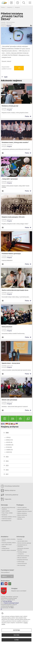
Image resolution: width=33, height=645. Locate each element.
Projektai (4, 546)
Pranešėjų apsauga (22, 552)
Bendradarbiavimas (6, 520)
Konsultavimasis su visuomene (22, 545)
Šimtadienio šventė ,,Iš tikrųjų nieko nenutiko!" (15, 142)
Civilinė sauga (20, 561)
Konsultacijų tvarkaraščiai (11, 486)
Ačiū (17, 68)
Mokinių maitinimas (22, 515)
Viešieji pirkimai (5, 548)
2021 (7, 474)
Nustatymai (16, 630)
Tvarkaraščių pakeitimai (11, 495)
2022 (7, 470)
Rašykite (4, 576)
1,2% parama (20, 553)
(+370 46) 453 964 (7, 601)
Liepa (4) (8, 437)
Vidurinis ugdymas (22, 507)
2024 (7, 461)
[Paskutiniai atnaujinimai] (18, 2)
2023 (7, 465)
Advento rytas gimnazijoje (9, 399)
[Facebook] (2, 583)
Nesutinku (16, 635)
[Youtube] (6, 583)
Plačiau (27, 116)
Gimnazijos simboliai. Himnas (9, 516)
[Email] (9, 583)
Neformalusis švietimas (23, 509)
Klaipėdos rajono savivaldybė (18, 590)
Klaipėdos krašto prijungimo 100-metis (13, 217)
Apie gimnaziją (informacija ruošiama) (8, 508)
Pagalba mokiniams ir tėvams (24, 511)
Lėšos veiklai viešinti (7, 544)
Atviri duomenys (21, 565)
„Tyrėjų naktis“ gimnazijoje (10, 179)
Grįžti (5, 77)
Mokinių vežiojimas (9, 490)
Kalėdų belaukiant (7, 326)
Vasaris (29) (9, 449)
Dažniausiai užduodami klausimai (23, 549)
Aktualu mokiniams (22, 557)
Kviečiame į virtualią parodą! (10, 106)
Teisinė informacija (22, 563)
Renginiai (17, 7)
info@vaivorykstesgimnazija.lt (11, 603)
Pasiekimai (4, 514)
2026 (7, 432)
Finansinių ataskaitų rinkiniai (9, 542)
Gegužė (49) (9, 442)
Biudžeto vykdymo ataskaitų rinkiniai (8, 540)
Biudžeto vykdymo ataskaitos (9, 550)
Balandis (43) (9, 444)
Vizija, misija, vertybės (7, 513)
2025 (7, 456)
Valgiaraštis (7, 499)
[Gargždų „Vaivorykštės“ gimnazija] (4, 2)
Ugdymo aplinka (6, 511)
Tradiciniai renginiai (6, 518)
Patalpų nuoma (21, 517)
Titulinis (3, 7)
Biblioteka (19, 519)
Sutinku (16, 640)
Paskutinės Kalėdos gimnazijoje (11, 253)
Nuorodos (19, 539)
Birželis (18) (9, 440)
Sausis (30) (9, 452)
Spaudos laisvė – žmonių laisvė (11, 363)
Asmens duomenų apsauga (24, 543)
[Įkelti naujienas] (11, 2)
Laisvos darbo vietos (22, 541)
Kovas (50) (9, 447)
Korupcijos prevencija (22, 559)
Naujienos (10, 7)
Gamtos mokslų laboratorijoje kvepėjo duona (15, 290)
